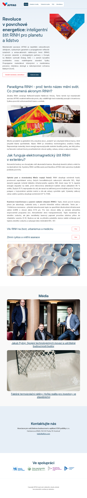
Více (75, 229)
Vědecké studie (45, 4)
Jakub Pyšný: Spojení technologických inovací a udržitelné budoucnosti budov (44, 345)
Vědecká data (34, 75)
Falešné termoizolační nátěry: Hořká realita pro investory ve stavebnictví (43, 395)
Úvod (26, 4)
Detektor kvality (34, 4)
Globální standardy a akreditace (14, 75)
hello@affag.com (43, 434)
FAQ (53, 4)
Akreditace (59, 4)
